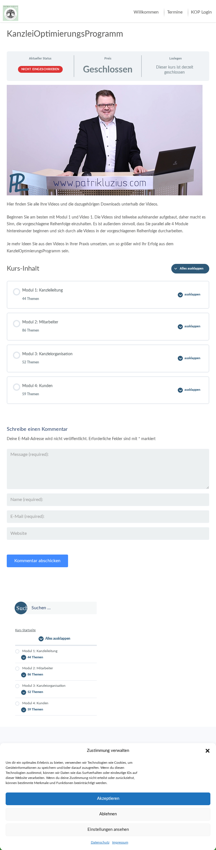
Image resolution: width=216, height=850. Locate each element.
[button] (207, 751)
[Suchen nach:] (56, 608)
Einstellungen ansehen (108, 829)
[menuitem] (146, 12)
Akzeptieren (108, 798)
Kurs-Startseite (25, 630)
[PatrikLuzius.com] (10, 11)
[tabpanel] (108, 170)
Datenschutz (100, 842)
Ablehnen (108, 814)
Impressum (120, 842)
